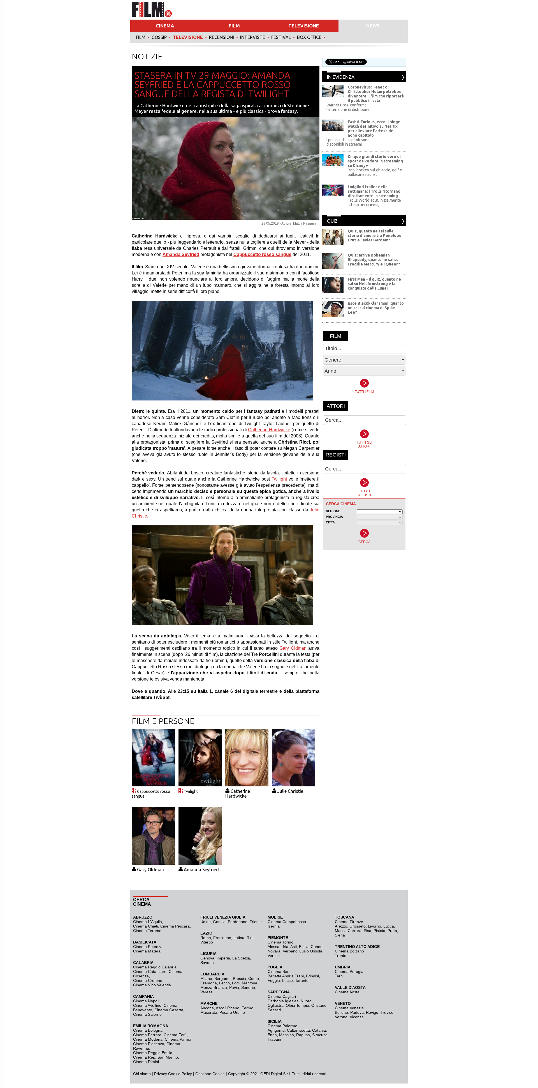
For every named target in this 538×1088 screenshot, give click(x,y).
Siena (340, 935)
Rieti (250, 937)
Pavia (234, 987)
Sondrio (248, 987)
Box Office (309, 37)
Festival (281, 37)
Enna (272, 1035)
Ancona (207, 1008)
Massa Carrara (348, 930)
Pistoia (379, 930)
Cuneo (317, 946)
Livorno (374, 926)
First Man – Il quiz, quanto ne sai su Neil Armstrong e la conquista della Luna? (374, 283)
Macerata (208, 1012)
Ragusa (303, 1035)
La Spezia (241, 958)
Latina (238, 937)
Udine (205, 921)
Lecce (287, 980)
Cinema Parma (178, 1039)
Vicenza (357, 1017)
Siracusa (320, 1035)
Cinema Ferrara (147, 1035)
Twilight (279, 479)
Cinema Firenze (349, 921)
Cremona (208, 983)
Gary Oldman (292, 648)
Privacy (160, 1073)
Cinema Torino (280, 942)
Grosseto (357, 926)
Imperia (223, 958)
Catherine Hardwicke (269, 429)
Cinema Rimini (146, 1061)
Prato (392, 930)
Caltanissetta (298, 1030)
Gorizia (219, 921)
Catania (319, 1030)
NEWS (373, 25)
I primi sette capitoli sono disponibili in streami (348, 142)
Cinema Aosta (347, 992)
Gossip (159, 37)
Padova (357, 1012)
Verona (341, 1017)
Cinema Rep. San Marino (155, 1057)
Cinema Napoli (146, 1001)
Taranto (302, 980)
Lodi (236, 983)
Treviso (387, 1012)
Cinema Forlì (175, 1035)
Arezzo (341, 926)
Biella (304, 946)
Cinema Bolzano (349, 951)
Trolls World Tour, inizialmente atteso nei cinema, (374, 202)
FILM (234, 25)
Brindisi (312, 976)
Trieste (256, 921)
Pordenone (237, 921)
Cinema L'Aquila (147, 921)
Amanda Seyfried (201, 869)
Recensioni (221, 37)
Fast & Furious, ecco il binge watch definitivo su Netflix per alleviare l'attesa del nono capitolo (374, 129)
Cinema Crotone (147, 980)
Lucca (388, 926)
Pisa (367, 930)
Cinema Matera (147, 951)
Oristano (318, 1005)
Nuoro (306, 1001)
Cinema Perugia (349, 971)
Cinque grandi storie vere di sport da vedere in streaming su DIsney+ (375, 161)
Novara (274, 951)
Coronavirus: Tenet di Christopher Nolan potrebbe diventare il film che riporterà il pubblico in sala (376, 94)
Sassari (274, 1010)
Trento (340, 955)
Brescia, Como (246, 978)
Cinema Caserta (168, 1010)
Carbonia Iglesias (283, 1001)
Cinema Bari (278, 971)
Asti (293, 946)
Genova (207, 958)
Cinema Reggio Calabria (155, 967)
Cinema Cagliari (282, 996)
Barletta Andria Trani (286, 976)
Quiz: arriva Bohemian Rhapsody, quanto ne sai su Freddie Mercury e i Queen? (374, 259)
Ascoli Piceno (227, 1008)
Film (140, 37)
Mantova (249, 983)
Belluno (341, 1012)
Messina (286, 1035)
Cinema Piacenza (148, 1044)
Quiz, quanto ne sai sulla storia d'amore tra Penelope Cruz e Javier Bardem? (375, 235)
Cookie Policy (179, 1073)
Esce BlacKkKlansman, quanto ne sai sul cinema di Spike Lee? (376, 307)
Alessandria (278, 946)
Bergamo (222, 978)
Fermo (247, 1008)
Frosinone (222, 937)
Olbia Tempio (297, 1005)
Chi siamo (142, 1073)
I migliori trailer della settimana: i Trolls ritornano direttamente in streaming (374, 191)
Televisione (188, 37)
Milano (206, 978)
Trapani (274, 1039)
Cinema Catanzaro (149, 971)
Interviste (252, 37)
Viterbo (206, 942)
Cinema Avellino (147, 1005)
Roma (205, 937)
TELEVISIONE (303, 25)
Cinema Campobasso (287, 921)
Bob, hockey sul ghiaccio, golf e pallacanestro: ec (375, 172)
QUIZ (332, 220)
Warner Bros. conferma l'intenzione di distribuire (348, 107)
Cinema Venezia (349, 1008)
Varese (206, 992)
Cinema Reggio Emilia (152, 1052)
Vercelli (274, 955)
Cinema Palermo (282, 1026)
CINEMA (165, 25)
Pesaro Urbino (232, 1012)
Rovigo (372, 1012)
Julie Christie (290, 791)
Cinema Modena (148, 1039)
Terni (339, 976)
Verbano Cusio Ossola (302, 951)
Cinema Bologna (148, 1030)
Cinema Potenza (148, 946)
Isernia (274, 926)
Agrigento (276, 1030)
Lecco (224, 983)
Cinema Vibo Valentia (152, 985)
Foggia (274, 980)
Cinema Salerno (147, 1014)
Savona (207, 962)
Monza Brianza (213, 987)
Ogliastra (276, 1005)
